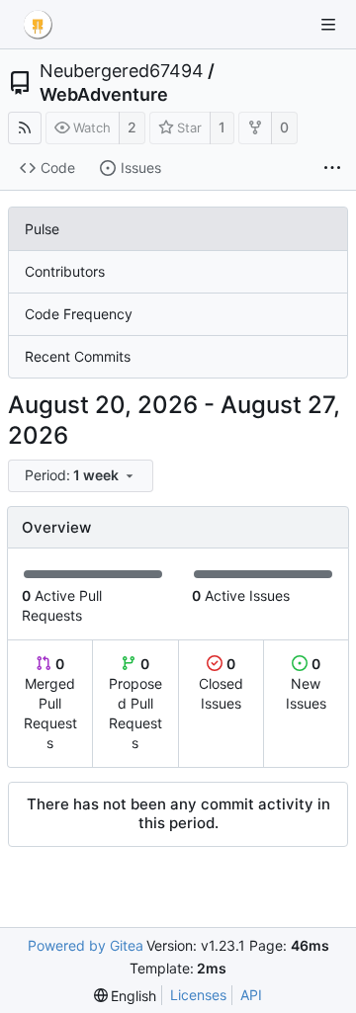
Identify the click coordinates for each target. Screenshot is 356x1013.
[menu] (82, 476)
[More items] (332, 169)
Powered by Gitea (85, 945)
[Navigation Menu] (328, 24)
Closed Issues (221, 683)
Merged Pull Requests (50, 703)
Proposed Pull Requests (135, 703)
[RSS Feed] (25, 128)
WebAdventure (104, 95)
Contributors (65, 271)
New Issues (306, 683)
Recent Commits (78, 356)
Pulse (42, 228)
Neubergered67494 (122, 71)
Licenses (198, 994)
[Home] (37, 24)
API (251, 994)
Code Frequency (79, 313)
